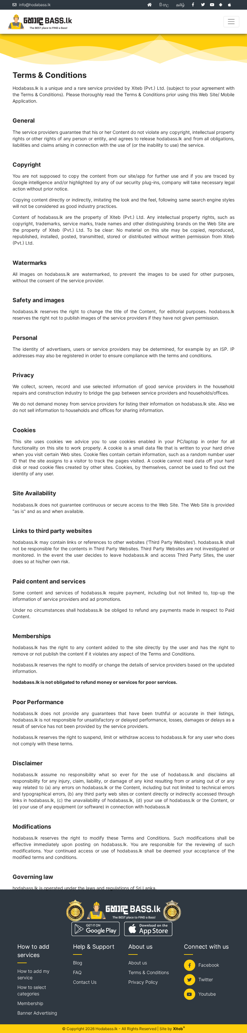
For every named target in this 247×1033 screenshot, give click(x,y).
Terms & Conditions (148, 972)
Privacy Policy (143, 982)
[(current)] (149, 5)
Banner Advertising (37, 1013)
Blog (77, 962)
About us (137, 962)
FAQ (77, 972)
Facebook (208, 965)
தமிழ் (180, 4)
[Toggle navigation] (231, 21)
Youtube (207, 994)
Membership (30, 1003)
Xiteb (179, 1028)
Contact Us (84, 982)
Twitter (205, 979)
